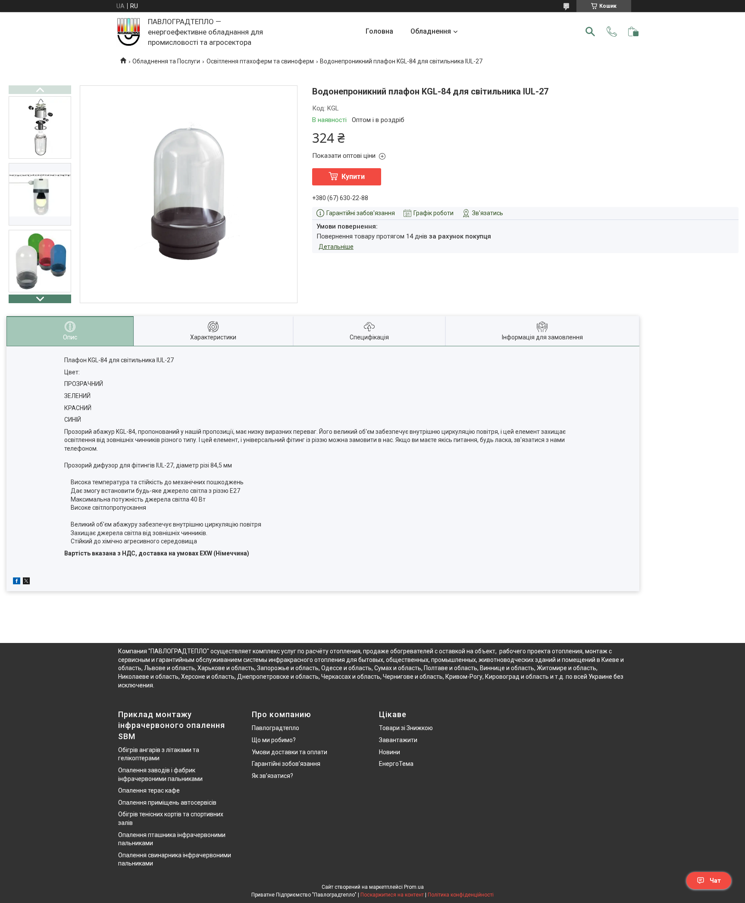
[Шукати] (590, 31)
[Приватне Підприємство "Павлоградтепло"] (128, 32)
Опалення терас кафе (149, 790)
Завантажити (398, 740)
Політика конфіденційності (461, 895)
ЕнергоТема (396, 763)
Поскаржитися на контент (392, 895)
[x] (26, 582)
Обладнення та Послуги (166, 61)
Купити (353, 176)
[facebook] (16, 582)
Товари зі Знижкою (406, 727)
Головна (379, 31)
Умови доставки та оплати (289, 752)
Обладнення (430, 31)
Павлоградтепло (275, 727)
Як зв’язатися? (272, 775)
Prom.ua (414, 887)
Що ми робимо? (274, 740)
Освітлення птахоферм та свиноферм (260, 61)
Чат (715, 880)
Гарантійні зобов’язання (286, 763)
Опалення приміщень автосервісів (167, 802)
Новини (389, 752)
